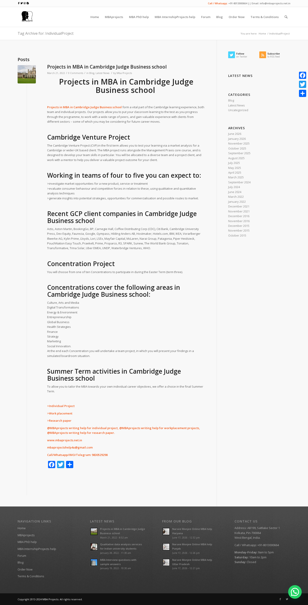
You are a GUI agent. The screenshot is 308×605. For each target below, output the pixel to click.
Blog (91, 73)
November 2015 (239, 230)
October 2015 (237, 235)
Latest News (102, 73)
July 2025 (234, 163)
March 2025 (236, 177)
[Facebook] (280, 599)
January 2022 (237, 202)
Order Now (25, 569)
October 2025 (237, 148)
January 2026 (237, 139)
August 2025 (236, 158)
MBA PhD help (27, 542)
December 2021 (238, 206)
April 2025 (234, 172)
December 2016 (238, 216)
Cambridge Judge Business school (98, 294)
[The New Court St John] (27, 74)
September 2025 (239, 153)
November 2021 (239, 211)
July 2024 (234, 187)
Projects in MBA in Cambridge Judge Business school (107, 67)
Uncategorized (238, 110)
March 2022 (236, 197)
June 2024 (234, 192)
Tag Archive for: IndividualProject (46, 33)
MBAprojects (26, 535)
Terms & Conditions (31, 576)
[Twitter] (287, 599)
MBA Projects (50, 599)
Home (262, 33)
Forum (22, 556)
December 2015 (238, 226)
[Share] (302, 93)
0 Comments (75, 73)
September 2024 (239, 182)
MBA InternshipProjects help (37, 549)
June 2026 (234, 134)
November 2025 (239, 143)
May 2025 (234, 168)
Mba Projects (124, 73)
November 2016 (239, 221)
